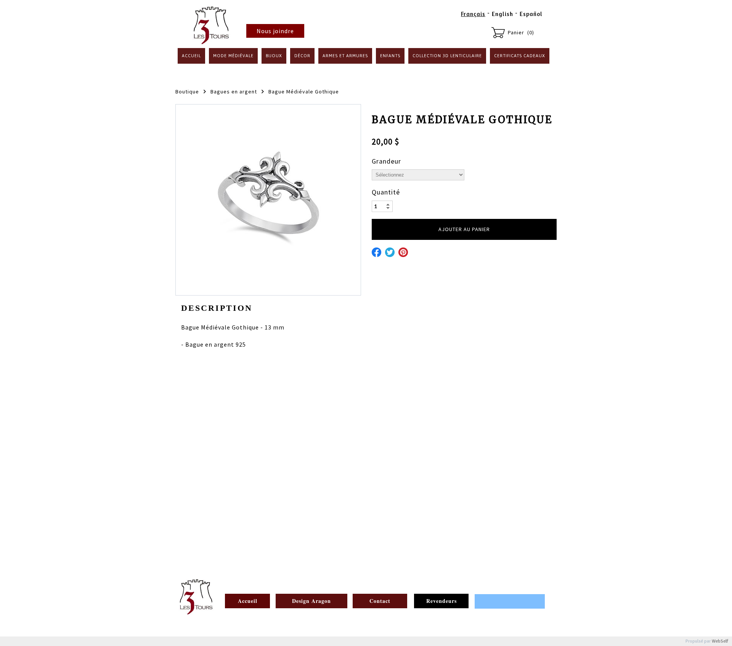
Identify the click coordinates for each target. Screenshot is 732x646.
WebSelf (720, 641)
